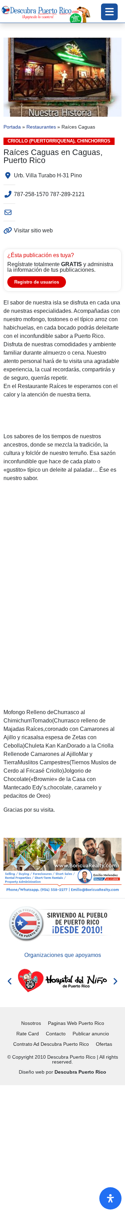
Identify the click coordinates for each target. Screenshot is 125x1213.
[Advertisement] (62, 1148)
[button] (9, 980)
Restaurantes (41, 127)
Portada (12, 127)
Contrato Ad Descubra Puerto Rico (51, 1044)
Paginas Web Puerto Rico (76, 1023)
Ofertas (104, 1044)
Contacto (56, 1033)
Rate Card (27, 1033)
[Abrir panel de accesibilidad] (110, 1198)
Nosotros (31, 1023)
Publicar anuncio (91, 1033)
